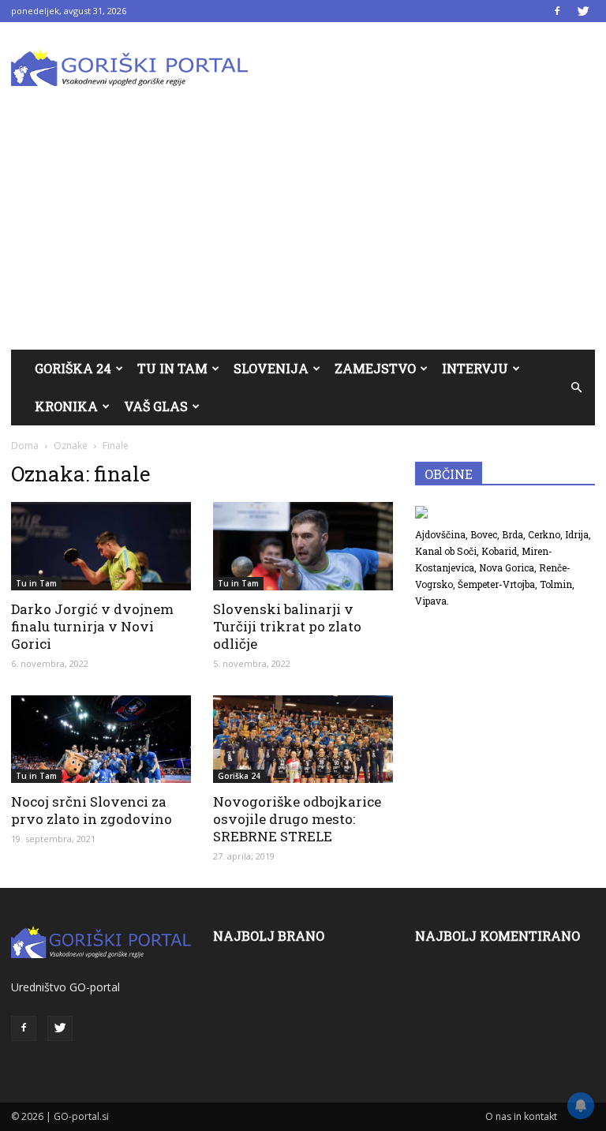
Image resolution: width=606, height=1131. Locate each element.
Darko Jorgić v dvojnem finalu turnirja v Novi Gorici (92, 626)
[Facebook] (557, 11)
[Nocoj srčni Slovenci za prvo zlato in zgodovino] (101, 739)
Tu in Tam (172, 368)
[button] (576, 387)
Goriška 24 (73, 368)
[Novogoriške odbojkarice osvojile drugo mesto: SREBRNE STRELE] (303, 739)
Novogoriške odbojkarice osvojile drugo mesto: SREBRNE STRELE (297, 818)
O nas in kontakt (521, 1116)
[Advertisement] (303, 231)
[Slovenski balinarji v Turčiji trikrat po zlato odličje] (303, 546)
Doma (25, 445)
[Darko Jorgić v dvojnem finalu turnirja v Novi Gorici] (101, 546)
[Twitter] (583, 11)
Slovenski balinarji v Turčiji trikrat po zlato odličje (287, 626)
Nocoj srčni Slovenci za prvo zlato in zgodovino (91, 810)
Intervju (475, 368)
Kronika (66, 406)
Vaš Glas (156, 406)
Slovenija (271, 368)
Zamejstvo (375, 368)
